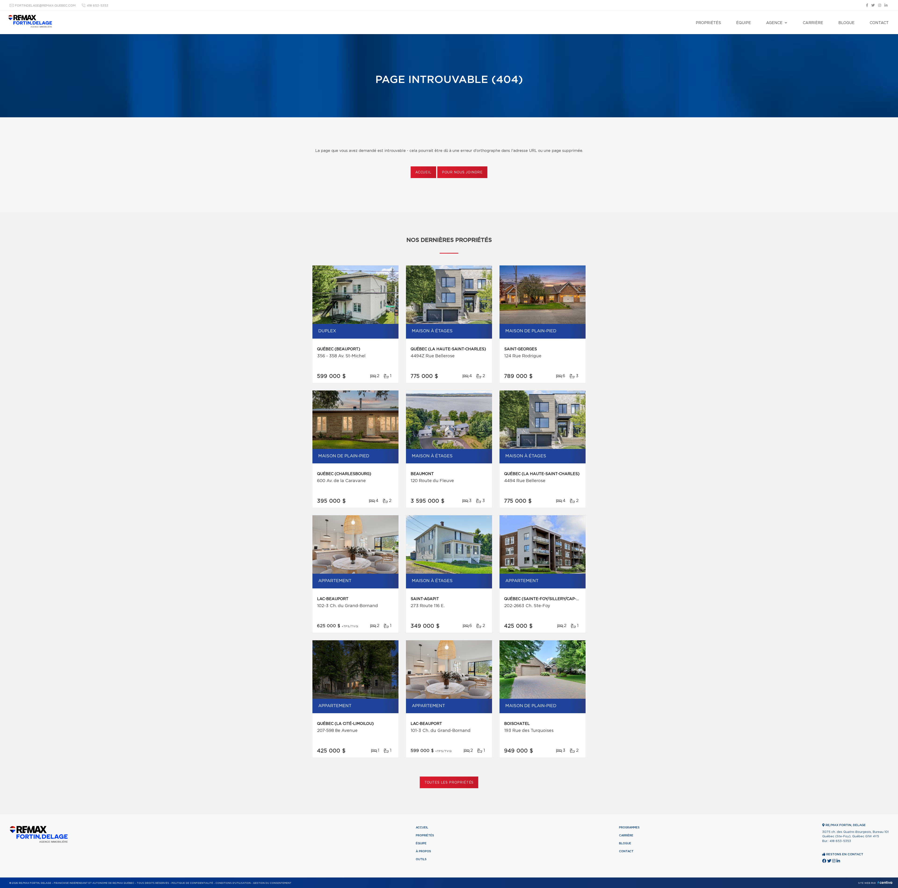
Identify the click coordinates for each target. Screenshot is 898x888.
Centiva (884, 882)
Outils (421, 859)
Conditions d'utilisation (233, 883)
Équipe (743, 23)
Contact (879, 23)
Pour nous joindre (462, 172)
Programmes (629, 827)
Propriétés (708, 23)
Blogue (846, 23)
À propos (423, 851)
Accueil (423, 172)
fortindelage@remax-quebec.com (45, 5)
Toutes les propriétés (449, 782)
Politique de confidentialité (192, 883)
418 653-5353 (97, 5)
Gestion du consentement (272, 883)
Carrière (813, 23)
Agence (774, 23)
